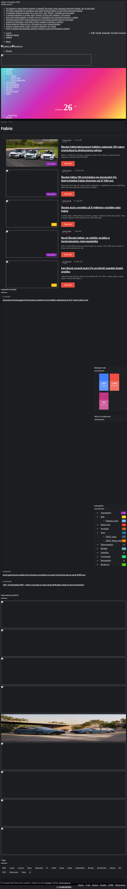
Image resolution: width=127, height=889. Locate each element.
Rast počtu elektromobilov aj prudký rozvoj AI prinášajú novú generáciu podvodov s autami (42, 17)
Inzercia (95, 885)
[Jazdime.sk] (12, 46)
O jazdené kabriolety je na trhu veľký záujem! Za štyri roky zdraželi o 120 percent (38, 15)
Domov (10, 69)
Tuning (24, 872)
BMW (4, 868)
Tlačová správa (13, 872)
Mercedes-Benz (101, 868)
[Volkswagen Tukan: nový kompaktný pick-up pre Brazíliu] (63, 784)
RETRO (9, 89)
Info (8, 94)
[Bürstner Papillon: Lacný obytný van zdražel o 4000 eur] (63, 756)
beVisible (48, 883)
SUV (120, 868)
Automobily (12, 85)
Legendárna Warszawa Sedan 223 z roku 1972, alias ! (40, 13)
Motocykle (12, 87)
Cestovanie (12, 91)
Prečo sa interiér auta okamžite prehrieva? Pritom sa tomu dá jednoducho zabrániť (38, 29)
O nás (88, 885)
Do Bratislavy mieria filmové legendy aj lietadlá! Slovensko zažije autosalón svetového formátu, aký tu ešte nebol (50, 8)
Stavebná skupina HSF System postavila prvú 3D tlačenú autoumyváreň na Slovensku (39, 20)
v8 (30, 872)
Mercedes (91, 868)
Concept (12, 868)
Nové (9, 71)
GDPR (110, 885)
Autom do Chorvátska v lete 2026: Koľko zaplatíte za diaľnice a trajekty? (35, 22)
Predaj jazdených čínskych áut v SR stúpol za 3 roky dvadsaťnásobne (33, 24)
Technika (11, 82)
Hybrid (54, 868)
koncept (61, 868)
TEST (4, 872)
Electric (29, 868)
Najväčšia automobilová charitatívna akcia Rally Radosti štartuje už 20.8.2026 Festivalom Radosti (44, 11)
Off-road (112, 868)
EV (47, 868)
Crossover (21, 868)
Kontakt (103, 885)
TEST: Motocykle (18, 80)
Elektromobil (39, 868)
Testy (9, 73)
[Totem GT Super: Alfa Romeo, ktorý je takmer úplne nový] (63, 841)
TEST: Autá (15, 78)
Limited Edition (79, 868)
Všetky (13, 76)
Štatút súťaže (120, 885)
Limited (69, 868)
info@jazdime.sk (64, 883)
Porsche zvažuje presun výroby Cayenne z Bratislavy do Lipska (31, 26)
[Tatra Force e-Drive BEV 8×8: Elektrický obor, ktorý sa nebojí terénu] (63, 671)
